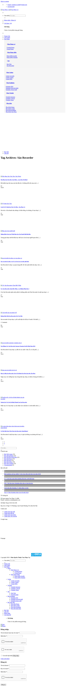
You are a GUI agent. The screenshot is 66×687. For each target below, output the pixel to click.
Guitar (9, 579)
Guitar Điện (14, 584)
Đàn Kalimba (10, 83)
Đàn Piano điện (11, 52)
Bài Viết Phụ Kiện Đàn (10, 457)
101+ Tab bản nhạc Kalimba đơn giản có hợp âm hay (18, 483)
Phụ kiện (9, 103)
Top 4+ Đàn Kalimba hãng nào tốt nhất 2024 (16, 492)
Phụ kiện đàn (11, 602)
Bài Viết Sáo (7, 460)
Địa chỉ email (5, 668)
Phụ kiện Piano (15, 604)
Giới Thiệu (7, 37)
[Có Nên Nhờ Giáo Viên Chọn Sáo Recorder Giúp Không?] (14, 427)
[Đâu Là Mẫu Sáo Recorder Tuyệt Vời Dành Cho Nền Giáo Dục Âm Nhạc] (9, 370)
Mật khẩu (4, 636)
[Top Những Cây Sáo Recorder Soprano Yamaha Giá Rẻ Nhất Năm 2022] (11, 343)
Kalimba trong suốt (16, 601)
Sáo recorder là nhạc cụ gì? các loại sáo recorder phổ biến (15, 261)
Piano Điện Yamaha (19, 577)
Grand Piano (17, 573)
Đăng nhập (16, 655)
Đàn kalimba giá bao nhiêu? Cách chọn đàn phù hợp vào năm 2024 (22, 474)
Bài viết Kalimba (8, 455)
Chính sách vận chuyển (10, 516)
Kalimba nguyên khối (17, 599)
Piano (9, 568)
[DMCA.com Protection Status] (36, 556)
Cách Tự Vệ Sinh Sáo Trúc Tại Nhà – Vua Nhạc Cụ (13, 207)
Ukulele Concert (15, 588)
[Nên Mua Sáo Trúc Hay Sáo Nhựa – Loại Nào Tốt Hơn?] (11, 176)
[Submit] (5, 562)
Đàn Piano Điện (15, 574)
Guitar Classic (15, 582)
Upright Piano (18, 571)
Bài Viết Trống (8, 462)
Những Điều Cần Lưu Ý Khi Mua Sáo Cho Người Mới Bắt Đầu (16, 234)
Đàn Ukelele (10, 93)
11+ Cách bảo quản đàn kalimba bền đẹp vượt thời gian (19, 478)
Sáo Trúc (13, 593)
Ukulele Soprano (15, 587)
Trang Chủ (7, 36)
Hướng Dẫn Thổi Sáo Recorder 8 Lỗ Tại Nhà (11, 316)
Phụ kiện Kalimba (16, 607)
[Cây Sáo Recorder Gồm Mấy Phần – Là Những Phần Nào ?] (11, 285)
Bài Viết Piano (8, 459)
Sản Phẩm (7, 39)
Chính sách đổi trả (9, 513)
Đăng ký (3, 684)
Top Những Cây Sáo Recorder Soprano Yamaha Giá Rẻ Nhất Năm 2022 (18, 346)
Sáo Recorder (14, 594)
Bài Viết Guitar (8, 454)
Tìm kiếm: (7, 15)
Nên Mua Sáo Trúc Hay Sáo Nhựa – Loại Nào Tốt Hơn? (14, 179)
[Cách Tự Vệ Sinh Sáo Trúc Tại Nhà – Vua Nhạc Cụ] (6, 203)
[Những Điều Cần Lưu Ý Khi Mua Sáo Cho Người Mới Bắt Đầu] (8, 231)
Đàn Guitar (10, 72)
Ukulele (10, 585)
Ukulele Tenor (15, 590)
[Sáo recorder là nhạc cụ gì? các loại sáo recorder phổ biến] (11, 258)
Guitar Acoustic (15, 580)
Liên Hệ (6, 153)
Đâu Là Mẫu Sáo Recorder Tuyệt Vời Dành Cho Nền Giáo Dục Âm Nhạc (18, 373)
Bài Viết (6, 152)
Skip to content (5, 1)
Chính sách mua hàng (10, 514)
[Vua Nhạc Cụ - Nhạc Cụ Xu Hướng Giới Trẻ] (9, 9)
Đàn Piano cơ (11, 44)
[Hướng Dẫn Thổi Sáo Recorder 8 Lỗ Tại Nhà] (9, 312)
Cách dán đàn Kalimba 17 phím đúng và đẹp (16, 488)
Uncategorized (8, 465)
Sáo (8, 61)
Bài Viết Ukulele (8, 463)
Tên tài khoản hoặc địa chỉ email (10, 633)
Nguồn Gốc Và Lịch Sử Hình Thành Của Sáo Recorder (14, 402)
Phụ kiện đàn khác (16, 608)
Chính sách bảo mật (9, 511)
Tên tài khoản (5, 665)
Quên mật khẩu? (5, 658)
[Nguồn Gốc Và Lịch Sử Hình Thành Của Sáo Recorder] (14, 399)
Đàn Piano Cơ (15, 570)
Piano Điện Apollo (19, 576)
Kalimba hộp (14, 598)
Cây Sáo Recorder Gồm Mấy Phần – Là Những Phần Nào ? (15, 288)
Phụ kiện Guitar (15, 605)
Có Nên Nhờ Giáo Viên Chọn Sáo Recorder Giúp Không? (14, 431)
